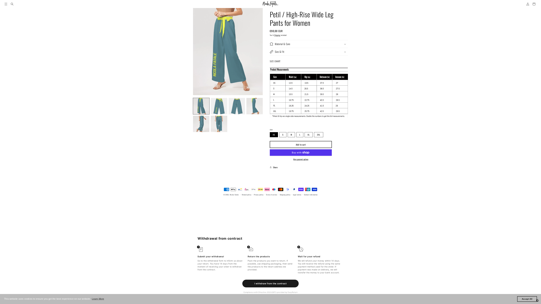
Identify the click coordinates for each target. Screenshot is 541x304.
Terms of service (271, 195)
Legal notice (297, 195)
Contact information (311, 195)
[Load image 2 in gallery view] (219, 106)
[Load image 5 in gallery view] (201, 124)
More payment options (300, 159)
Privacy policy (258, 195)
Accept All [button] (527, 299)
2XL (318, 134)
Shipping (277, 35)
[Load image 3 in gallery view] (237, 106)
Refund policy (246, 195)
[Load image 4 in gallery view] (254, 106)
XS (274, 134)
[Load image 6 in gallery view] (219, 124)
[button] (6, 4)
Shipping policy (285, 195)
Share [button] (275, 167)
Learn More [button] (98, 299)
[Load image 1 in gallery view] (201, 106)
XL (309, 134)
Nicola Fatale (234, 195)
